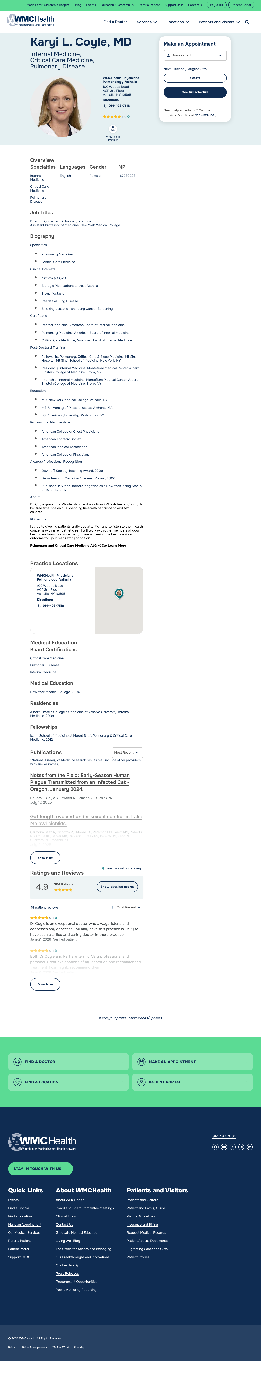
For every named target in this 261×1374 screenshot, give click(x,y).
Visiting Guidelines (141, 1216)
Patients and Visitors (216, 22)
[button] (119, 594)
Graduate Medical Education (77, 1232)
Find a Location (20, 1216)
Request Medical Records (146, 1232)
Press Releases (67, 1273)
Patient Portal (18, 1249)
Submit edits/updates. (146, 1018)
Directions (111, 100)
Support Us (16, 1257)
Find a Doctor (115, 22)
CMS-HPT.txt (60, 1347)
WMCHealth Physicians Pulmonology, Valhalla (121, 80)
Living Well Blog (68, 1241)
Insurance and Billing (142, 1224)
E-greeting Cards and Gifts (147, 1249)
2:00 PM (195, 78)
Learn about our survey (123, 868)
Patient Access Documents (147, 1241)
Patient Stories (138, 1257)
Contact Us (64, 1224)
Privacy (13, 1347)
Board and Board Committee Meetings (85, 1208)
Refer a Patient (19, 1241)
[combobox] (195, 55)
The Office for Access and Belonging (83, 1249)
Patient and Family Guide (146, 1208)
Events (13, 1200)
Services (144, 22)
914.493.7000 (224, 1136)
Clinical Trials (66, 1216)
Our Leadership (67, 1265)
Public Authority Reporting (76, 1290)
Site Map (79, 1347)
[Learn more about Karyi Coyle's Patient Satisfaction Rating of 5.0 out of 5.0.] (112, 116)
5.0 (124, 116)
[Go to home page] (42, 1142)
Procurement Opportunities (76, 1281)
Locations (175, 22)
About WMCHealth (70, 1200)
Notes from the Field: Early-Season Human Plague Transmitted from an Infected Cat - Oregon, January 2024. (80, 782)
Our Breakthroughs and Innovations (82, 1257)
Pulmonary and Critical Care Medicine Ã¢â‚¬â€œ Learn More (78, 545)
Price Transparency (35, 1347)
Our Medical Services (24, 1232)
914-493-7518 (119, 106)
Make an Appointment (24, 1224)
